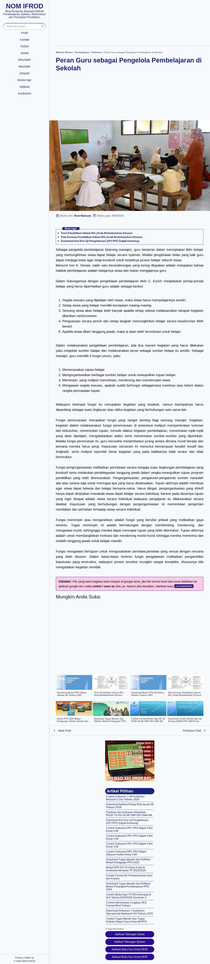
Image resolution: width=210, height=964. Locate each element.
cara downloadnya (183, 586)
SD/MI (25, 53)
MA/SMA (24, 66)
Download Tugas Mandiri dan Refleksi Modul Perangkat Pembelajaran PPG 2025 (128, 886)
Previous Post (192, 730)
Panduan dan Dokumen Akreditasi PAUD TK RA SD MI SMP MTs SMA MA (129, 814)
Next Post (64, 730)
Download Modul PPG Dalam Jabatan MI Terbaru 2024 (71, 693)
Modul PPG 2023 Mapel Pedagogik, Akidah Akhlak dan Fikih (72, 721)
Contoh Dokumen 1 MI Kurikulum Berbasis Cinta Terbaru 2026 (125, 798)
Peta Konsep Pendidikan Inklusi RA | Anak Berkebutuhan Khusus (101, 237)
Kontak (24, 39)
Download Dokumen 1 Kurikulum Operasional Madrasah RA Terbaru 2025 (129, 912)
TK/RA (24, 46)
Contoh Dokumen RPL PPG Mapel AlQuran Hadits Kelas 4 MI (126, 853)
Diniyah (25, 73)
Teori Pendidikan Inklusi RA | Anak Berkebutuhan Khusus (97, 233)
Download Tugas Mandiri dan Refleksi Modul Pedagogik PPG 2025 (110, 721)
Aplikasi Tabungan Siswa (130, 934)
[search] (42, 26)
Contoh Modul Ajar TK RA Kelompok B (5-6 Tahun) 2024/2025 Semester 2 (128, 896)
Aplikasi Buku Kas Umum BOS (130, 949)
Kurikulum (24, 93)
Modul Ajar (25, 80)
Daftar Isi (29, 957)
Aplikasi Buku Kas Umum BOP (130, 956)
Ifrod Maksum (82, 215)
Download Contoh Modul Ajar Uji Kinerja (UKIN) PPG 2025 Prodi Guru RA (185, 721)
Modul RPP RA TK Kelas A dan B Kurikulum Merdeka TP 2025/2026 (126, 869)
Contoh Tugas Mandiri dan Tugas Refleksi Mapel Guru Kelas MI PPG (126, 920)
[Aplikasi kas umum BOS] (129, 760)
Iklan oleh (116, 929)
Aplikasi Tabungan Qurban (129, 941)
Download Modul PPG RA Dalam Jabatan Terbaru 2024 (147, 693)
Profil (24, 33)
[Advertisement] (129, 23)
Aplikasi (25, 86)
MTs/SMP (24, 60)
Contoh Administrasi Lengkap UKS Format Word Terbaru (126, 904)
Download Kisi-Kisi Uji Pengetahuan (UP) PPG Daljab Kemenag (100, 241)
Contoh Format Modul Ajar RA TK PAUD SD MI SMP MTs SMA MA (148, 720)
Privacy (19, 957)
